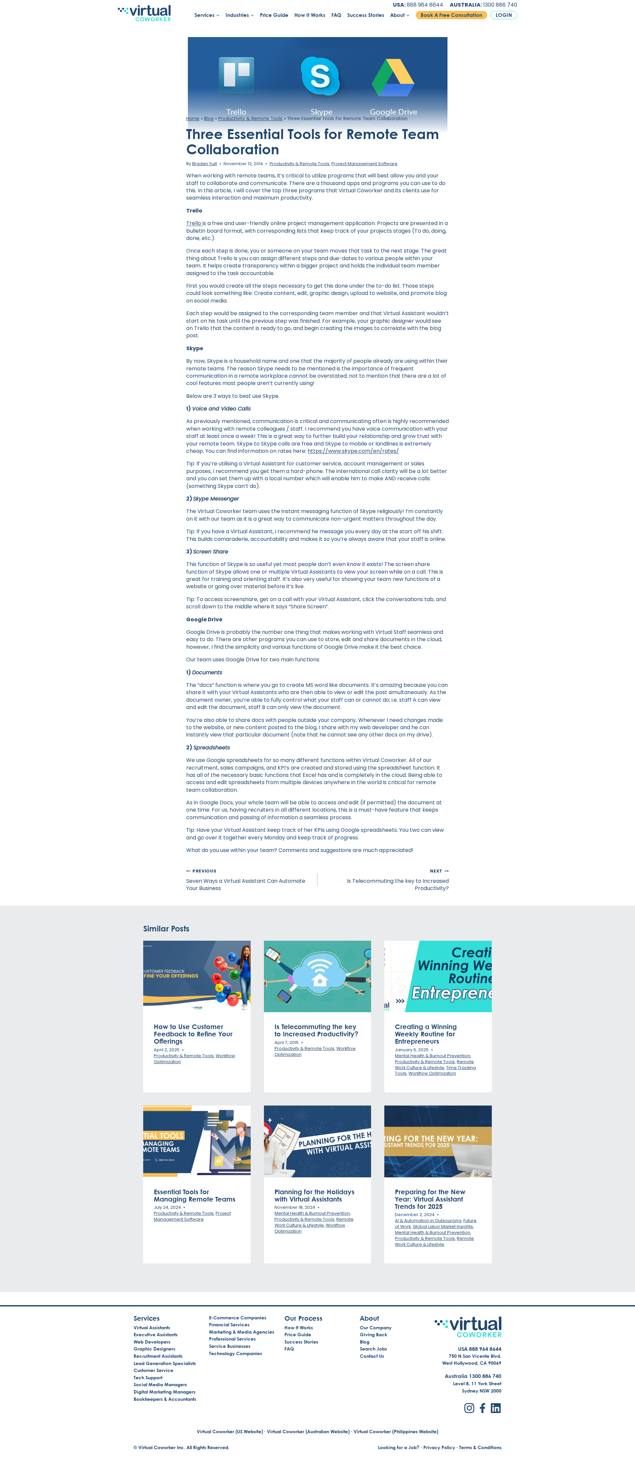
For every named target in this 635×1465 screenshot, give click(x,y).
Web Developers (152, 1342)
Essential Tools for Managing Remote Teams (194, 1195)
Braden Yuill (204, 163)
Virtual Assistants (152, 1327)
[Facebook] (482, 1408)
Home (192, 119)
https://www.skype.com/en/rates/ (353, 451)
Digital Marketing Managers (164, 1391)
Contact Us (372, 1356)
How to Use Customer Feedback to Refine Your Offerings (193, 1033)
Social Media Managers (160, 1384)
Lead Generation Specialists (165, 1363)
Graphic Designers (154, 1348)
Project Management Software (364, 163)
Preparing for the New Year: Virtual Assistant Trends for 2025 (430, 1198)
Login (504, 15)
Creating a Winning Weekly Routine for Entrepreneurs (426, 1033)
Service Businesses (229, 1346)
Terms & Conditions (480, 1447)
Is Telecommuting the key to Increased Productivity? (398, 880)
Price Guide (274, 15)
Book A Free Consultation (451, 15)
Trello (194, 223)
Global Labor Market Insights (443, 1226)
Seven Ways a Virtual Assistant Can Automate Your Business (245, 880)
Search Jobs (373, 1348)
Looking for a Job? (398, 1447)
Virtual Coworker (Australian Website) (308, 1431)
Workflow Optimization (432, 1073)
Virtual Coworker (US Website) (230, 1431)
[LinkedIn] (495, 1408)
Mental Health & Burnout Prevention (432, 1056)
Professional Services (232, 1339)
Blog (209, 119)
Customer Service (153, 1370)
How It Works (309, 15)
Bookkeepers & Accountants (165, 1399)
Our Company (376, 1327)
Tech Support (148, 1377)
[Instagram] (469, 1408)
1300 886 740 (500, 5)
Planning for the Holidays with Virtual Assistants (315, 1195)
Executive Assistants (156, 1334)
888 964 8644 (425, 5)
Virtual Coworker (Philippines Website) (396, 1431)
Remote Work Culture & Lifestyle (434, 1064)
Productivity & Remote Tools (250, 119)
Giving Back (373, 1334)
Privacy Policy (439, 1447)
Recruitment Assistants (158, 1356)
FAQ (336, 15)
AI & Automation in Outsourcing (428, 1220)
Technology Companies (235, 1353)
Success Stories (365, 15)
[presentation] (197, 976)
